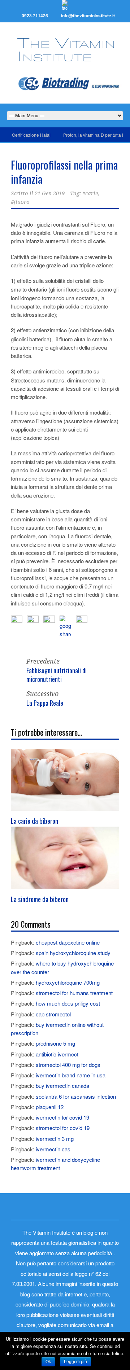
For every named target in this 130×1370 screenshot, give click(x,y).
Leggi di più (75, 1361)
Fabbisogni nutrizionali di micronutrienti (56, 674)
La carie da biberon (34, 820)
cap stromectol (53, 1014)
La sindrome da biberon (40, 899)
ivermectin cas (53, 1149)
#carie (90, 193)
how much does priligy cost (68, 1003)
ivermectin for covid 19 (62, 1117)
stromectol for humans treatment (74, 993)
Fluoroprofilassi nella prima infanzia (64, 172)
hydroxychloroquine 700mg (68, 982)
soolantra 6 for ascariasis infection (76, 1096)
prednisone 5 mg (55, 1043)
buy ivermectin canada (62, 1085)
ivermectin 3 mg (55, 1138)
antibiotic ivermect (57, 1054)
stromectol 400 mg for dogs (68, 1064)
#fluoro (20, 202)
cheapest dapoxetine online (68, 942)
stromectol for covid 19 (63, 1128)
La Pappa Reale (44, 703)
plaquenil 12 (50, 1107)
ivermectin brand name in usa (70, 1075)
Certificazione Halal (31, 135)
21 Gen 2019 (50, 193)
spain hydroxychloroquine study (73, 953)
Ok (48, 1361)
